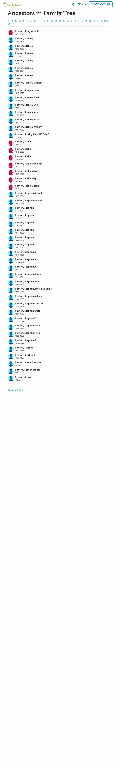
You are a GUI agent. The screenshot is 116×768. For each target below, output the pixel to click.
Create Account (100, 4)
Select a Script (15, 390)
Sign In (82, 4)
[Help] (74, 4)
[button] (58, 32)
